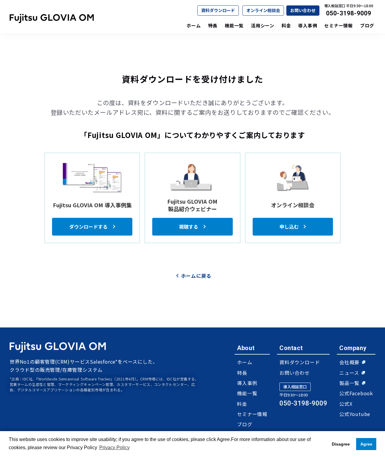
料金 (242, 403)
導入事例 (247, 383)
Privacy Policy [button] (114, 447)
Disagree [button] (341, 444)
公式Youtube (354, 414)
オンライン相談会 (263, 10)
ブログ (244, 424)
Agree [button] (366, 444)
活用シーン (262, 25)
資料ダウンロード (218, 10)
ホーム (244, 362)
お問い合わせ (303, 10)
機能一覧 (247, 393)
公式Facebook (356, 393)
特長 (242, 372)
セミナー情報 (252, 414)
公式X (345, 403)
